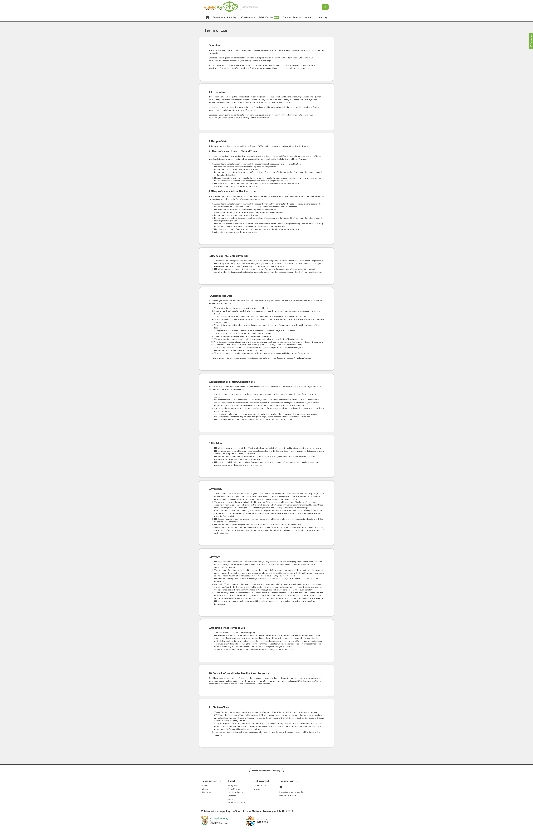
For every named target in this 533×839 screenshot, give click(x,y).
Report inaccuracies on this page (266, 770)
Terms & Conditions (236, 802)
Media (230, 799)
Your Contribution (235, 792)
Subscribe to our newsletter (291, 792)
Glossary (205, 789)
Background (233, 785)
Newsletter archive (287, 795)
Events (257, 789)
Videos (205, 785)
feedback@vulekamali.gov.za (298, 358)
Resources (206, 792)
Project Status (234, 789)
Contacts (232, 795)
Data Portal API (260, 785)
